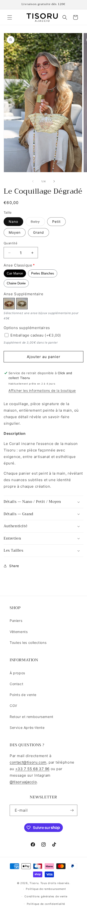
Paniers (16, 621)
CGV (13, 705)
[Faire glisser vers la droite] (54, 181)
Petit (56, 221)
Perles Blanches (42, 273)
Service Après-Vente (27, 727)
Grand (38, 232)
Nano (13, 221)
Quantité (10, 243)
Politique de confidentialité (46, 904)
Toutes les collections (28, 642)
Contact (16, 684)
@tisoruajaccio (23, 782)
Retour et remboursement (31, 717)
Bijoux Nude (21, 303)
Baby (38, 222)
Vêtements (19, 632)
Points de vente (23, 695)
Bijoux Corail (9, 303)
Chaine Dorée (16, 283)
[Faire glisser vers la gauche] (33, 181)
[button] (9, 17)
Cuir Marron (15, 273)
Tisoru (33, 883)
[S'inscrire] (71, 810)
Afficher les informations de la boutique (42, 390)
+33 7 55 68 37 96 (32, 768)
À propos (17, 673)
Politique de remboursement (46, 889)
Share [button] (14, 566)
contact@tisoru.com (28, 762)
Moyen (15, 232)
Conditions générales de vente (45, 896)
